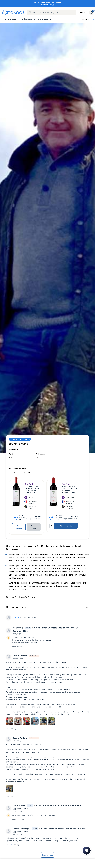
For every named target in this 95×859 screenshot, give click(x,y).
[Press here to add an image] (9, 721)
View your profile (8, 617)
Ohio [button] (92, 19)
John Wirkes (19, 805)
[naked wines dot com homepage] (12, 12)
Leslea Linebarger (21, 828)
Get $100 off (39, 2)
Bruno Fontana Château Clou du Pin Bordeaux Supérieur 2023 (69, 490)
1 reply (13, 729)
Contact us (46, 5)
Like (14, 646)
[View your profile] (8, 630)
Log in (82, 12)
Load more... (47, 855)
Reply (19, 646)
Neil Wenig (18, 628)
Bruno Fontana (20, 656)
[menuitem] (9, 19)
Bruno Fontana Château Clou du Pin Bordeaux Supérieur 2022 (31, 490)
